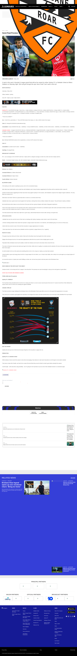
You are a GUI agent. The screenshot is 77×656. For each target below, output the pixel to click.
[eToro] (17, 598)
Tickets (24, 610)
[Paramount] (59, 598)
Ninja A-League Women (34, 6)
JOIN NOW (73, 6)
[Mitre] (29, 598)
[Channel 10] (50, 598)
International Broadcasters (25, 634)
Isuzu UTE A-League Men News (16, 611)
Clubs (55, 6)
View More (73, 477)
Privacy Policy (11, 382)
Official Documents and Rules (59, 618)
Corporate (56, 613)
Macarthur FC (35, 622)
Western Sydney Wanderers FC (47, 623)
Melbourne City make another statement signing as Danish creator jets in (69, 570)
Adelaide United (6, 130)
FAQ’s (56, 621)
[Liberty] (7, 598)
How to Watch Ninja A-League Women (27, 620)
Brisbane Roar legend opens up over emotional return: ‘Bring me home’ (11, 485)
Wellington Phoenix (47, 620)
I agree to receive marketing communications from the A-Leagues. (16, 383)
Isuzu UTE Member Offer (58, 636)
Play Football (57, 643)
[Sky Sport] (69, 598)
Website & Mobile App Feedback (58, 632)
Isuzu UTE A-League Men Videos (26, 617)
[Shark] (51, 586)
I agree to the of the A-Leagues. (12, 382)
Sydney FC (4, 110)
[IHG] (38, 598)
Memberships (44, 6)
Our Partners (57, 640)
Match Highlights (26, 626)
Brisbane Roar (36, 615)
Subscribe (7, 386)
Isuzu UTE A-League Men (21, 6)
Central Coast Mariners (37, 620)
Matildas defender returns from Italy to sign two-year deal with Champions (14, 444)
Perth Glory (46, 615)
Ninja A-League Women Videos (27, 614)
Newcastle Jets (46, 613)
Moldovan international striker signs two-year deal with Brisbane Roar (69, 483)
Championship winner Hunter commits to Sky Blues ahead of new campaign (14, 437)
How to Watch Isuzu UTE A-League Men (26, 624)
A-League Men (5, 374)
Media (56, 638)
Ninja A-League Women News (16, 615)
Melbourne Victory (47, 610)
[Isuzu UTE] (25, 586)
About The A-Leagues (58, 610)
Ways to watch (57, 623)
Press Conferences (26, 631)
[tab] (33, 413)
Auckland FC (35, 613)
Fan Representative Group (58, 629)
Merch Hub (57, 615)
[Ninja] (38, 586)
